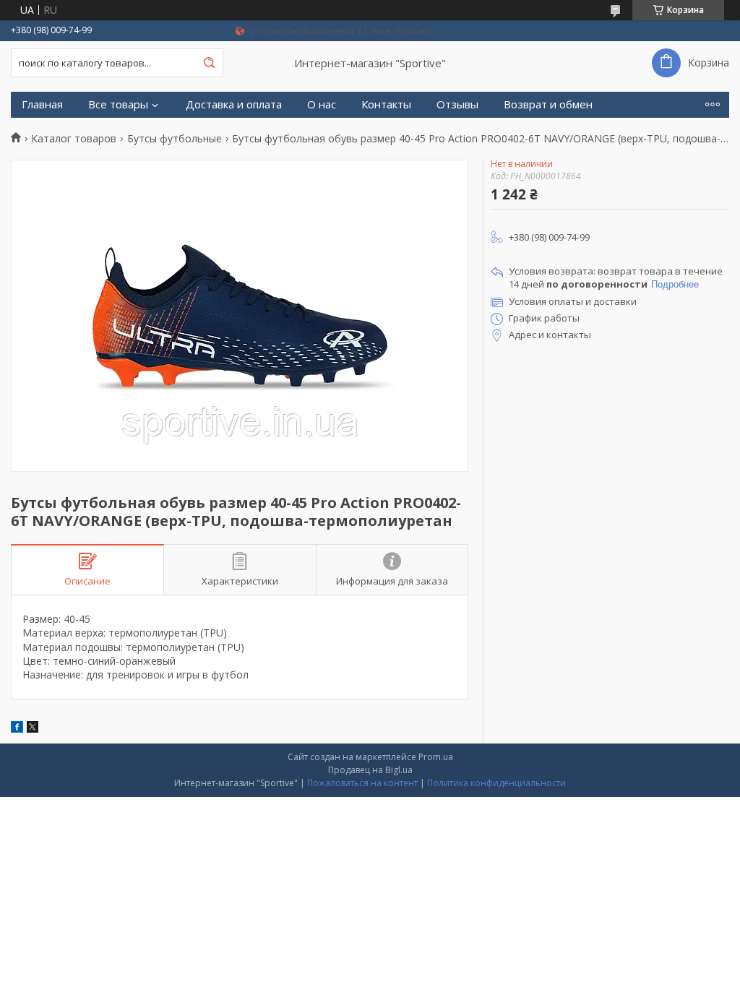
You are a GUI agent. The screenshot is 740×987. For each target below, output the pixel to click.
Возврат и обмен (548, 104)
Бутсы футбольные (174, 138)
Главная (42, 104)
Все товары (118, 104)
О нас (321, 104)
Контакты (386, 104)
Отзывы (457, 104)
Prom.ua (435, 757)
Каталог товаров (73, 138)
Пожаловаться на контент (362, 783)
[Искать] (208, 62)
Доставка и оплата (234, 104)
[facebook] (17, 729)
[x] (32, 729)
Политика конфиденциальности (496, 783)
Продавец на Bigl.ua (370, 770)
